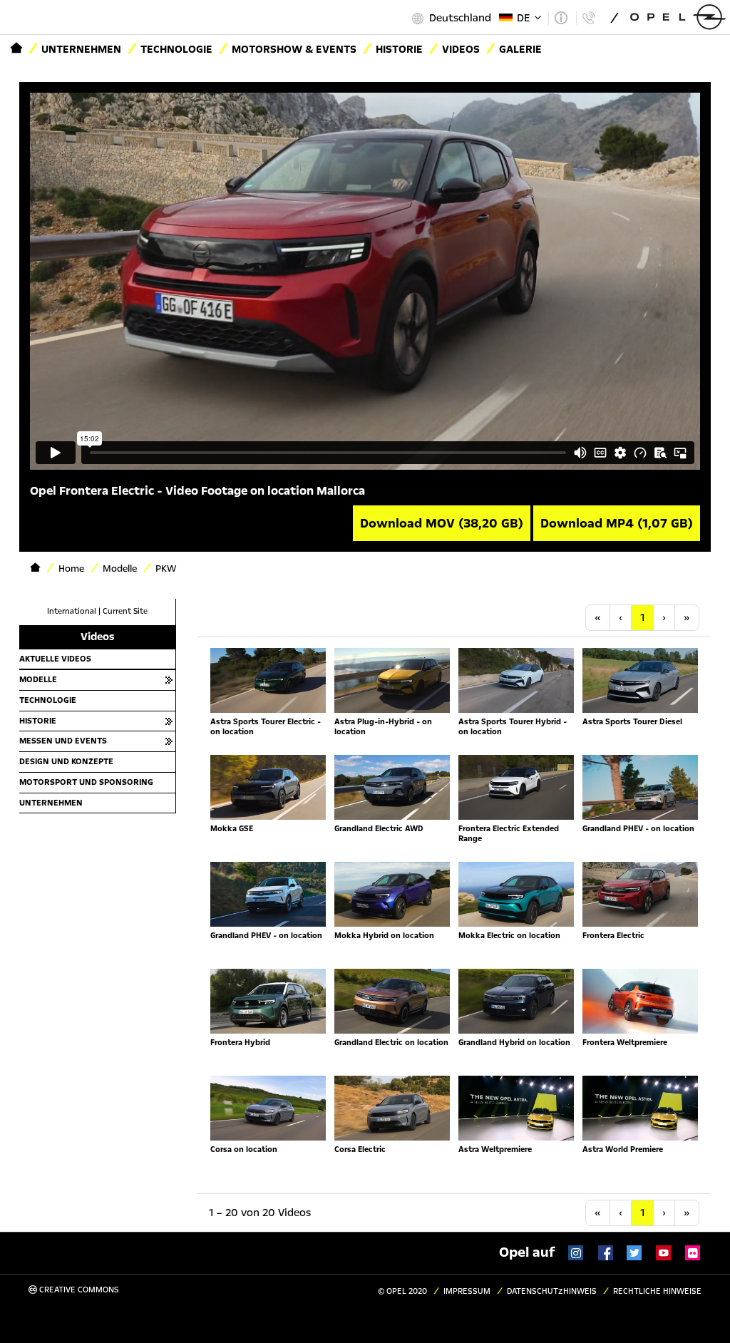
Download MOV (441, 523)
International (71, 611)
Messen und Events (63, 740)
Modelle (38, 679)
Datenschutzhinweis (552, 1291)
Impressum (466, 1291)
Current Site (125, 611)
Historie (399, 49)
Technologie (176, 49)
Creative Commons (78, 1290)
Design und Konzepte (66, 761)
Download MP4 (616, 523)
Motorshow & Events (294, 49)
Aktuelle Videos (55, 658)
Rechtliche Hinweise (657, 1291)
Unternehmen (81, 49)
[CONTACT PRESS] (588, 18)
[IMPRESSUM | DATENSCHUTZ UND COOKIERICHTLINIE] (560, 18)
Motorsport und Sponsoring (86, 782)
